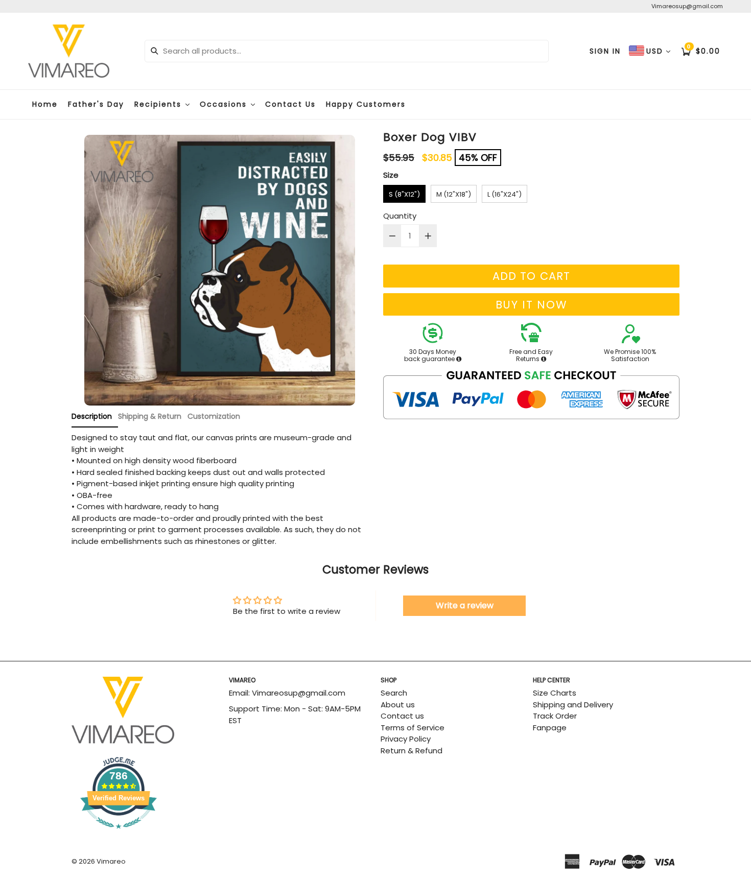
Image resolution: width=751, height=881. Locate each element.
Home (45, 104)
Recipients (159, 104)
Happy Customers (366, 104)
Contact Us (290, 104)
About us (398, 704)
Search (394, 692)
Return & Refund (411, 750)
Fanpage (550, 727)
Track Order (555, 715)
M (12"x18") (453, 194)
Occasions (225, 104)
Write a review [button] (465, 605)
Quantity (399, 215)
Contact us (402, 715)
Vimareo (111, 861)
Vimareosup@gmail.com (687, 6)
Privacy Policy (406, 738)
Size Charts (554, 692)
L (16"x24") (504, 194)
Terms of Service (412, 727)
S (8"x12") (404, 194)
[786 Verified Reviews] (145, 833)
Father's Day (96, 104)
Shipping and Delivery (573, 704)
